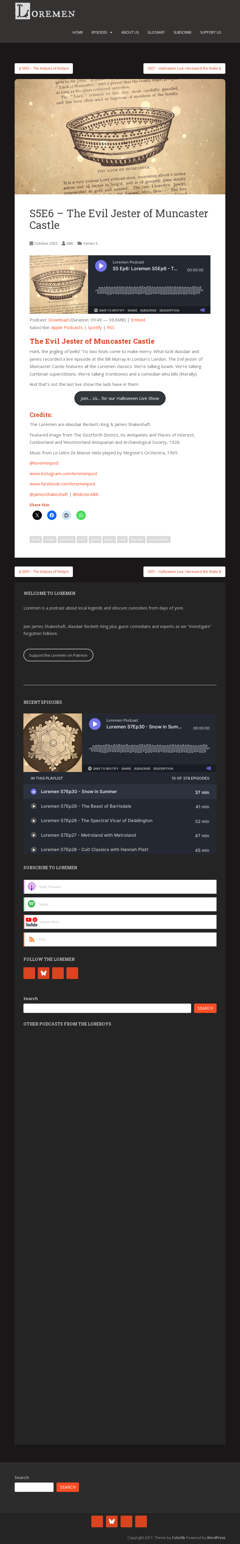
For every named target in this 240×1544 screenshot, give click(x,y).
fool (82, 539)
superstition (159, 539)
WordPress (216, 1537)
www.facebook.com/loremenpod (62, 484)
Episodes (99, 32)
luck (122, 539)
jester (109, 539)
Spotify (95, 327)
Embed (138, 320)
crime (49, 539)
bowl (36, 539)
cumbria (66, 539)
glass (95, 539)
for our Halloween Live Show (120, 398)
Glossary (156, 32)
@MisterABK (86, 494)
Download (58, 320)
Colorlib (178, 1537)
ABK (69, 243)
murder (137, 539)
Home (78, 32)
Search (30, 998)
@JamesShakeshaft (49, 494)
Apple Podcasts (67, 327)
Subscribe (182, 32)
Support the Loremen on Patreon (58, 655)
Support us (210, 32)
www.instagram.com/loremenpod (63, 473)
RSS (110, 327)
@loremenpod (44, 463)
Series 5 (90, 243)
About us (130, 32)
